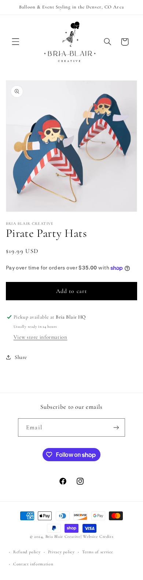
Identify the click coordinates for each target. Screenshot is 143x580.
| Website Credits (97, 536)
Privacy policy (61, 551)
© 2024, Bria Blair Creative (55, 536)
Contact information (33, 563)
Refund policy (26, 551)
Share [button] (21, 357)
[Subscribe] (115, 427)
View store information (40, 337)
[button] (15, 41)
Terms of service (97, 551)
